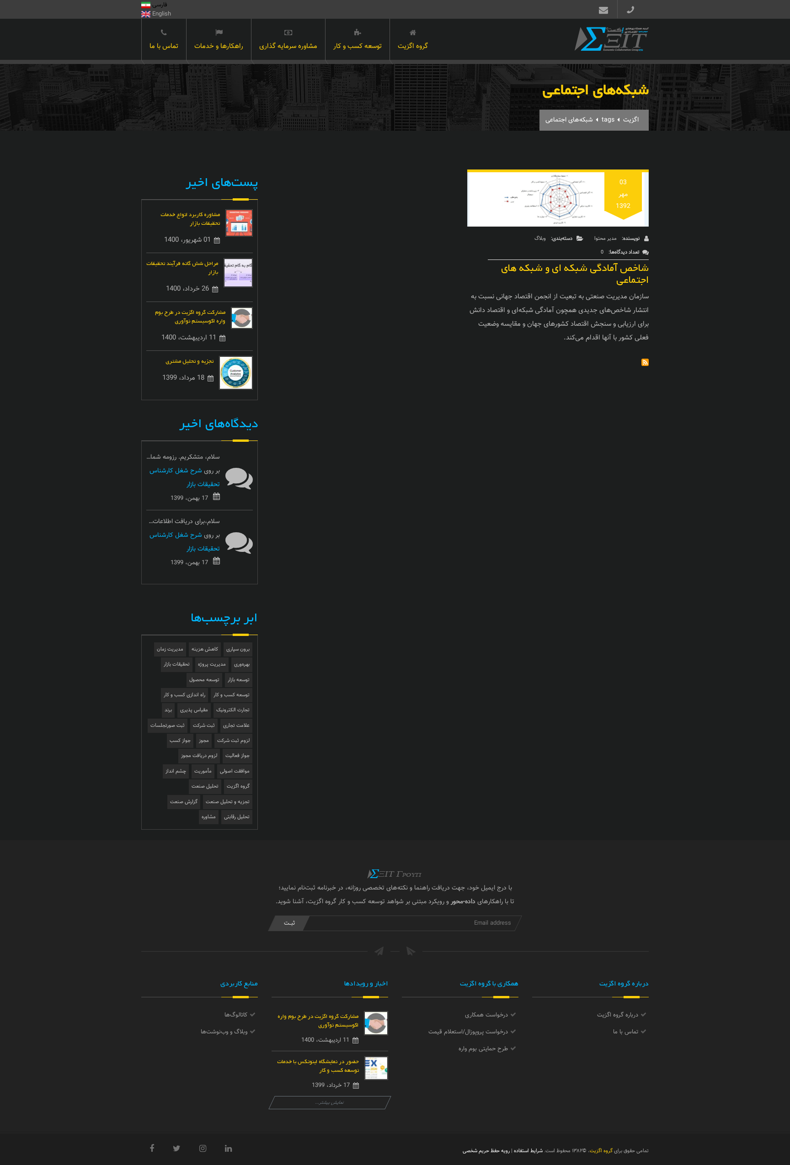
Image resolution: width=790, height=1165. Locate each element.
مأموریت (203, 771)
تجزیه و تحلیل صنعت (228, 802)
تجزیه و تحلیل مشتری (189, 360)
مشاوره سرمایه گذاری (288, 46)
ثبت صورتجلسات (167, 726)
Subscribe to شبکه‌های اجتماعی (645, 362)
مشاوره (209, 817)
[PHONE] (634, 9)
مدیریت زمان (170, 649)
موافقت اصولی (235, 771)
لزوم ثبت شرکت (233, 741)
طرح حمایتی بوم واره (483, 1049)
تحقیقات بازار (177, 664)
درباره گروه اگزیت (617, 1015)
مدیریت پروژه (212, 664)
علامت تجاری (236, 726)
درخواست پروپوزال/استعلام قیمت (468, 1032)
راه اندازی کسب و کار (184, 695)
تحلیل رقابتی (237, 817)
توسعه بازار (239, 680)
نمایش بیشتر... (330, 1102)
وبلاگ (540, 239)
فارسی (158, 5)
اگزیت (631, 120)
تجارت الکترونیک (233, 710)
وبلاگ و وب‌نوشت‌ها (224, 1032)
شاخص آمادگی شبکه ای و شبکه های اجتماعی (575, 272)
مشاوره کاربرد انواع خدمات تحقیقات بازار (190, 218)
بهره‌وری (242, 664)
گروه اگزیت (413, 46)
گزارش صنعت (184, 802)
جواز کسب (180, 741)
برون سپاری (238, 649)
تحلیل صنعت (205, 786)
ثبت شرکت (204, 726)
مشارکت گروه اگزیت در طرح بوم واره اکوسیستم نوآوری (190, 315)
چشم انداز (175, 771)
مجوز (204, 741)
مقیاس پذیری (194, 710)
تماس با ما (163, 46)
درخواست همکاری (486, 1015)
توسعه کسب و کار (357, 46)
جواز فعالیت (237, 756)
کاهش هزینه (205, 649)
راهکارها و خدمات (218, 46)
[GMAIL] (601, 9)
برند (168, 710)
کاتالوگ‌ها (235, 1015)
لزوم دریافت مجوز (199, 756)
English (160, 14)
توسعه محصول (204, 680)
